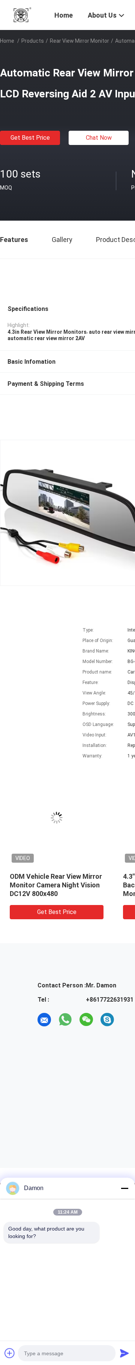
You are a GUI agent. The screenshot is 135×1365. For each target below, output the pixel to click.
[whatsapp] (65, 1019)
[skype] (107, 1019)
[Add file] (9, 1353)
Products (32, 41)
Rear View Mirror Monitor (79, 41)
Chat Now (99, 137)
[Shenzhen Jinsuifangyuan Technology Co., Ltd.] (22, 14)
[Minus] (124, 1188)
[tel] (128, 1019)
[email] (44, 1019)
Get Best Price (30, 137)
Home (7, 41)
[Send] (124, 1353)
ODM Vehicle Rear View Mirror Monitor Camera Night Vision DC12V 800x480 (56, 885)
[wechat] (86, 1019)
